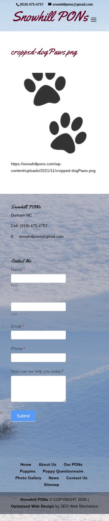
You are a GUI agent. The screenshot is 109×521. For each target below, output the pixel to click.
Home (25, 464)
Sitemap (51, 484)
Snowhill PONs (34, 499)
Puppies (27, 471)
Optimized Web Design (32, 506)
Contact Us (76, 478)
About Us (47, 464)
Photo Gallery (28, 478)
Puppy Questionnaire (63, 471)
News (54, 478)
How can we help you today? (37, 371)
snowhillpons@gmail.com (41, 236)
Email (17, 326)
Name (18, 269)
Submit (23, 415)
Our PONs (73, 464)
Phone (18, 348)
